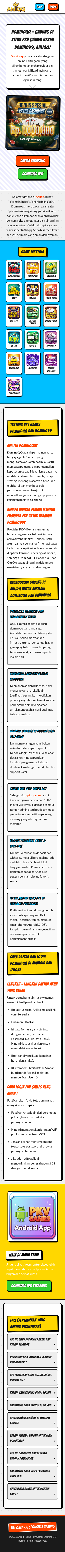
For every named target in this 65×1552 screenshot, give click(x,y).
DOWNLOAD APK (32, 174)
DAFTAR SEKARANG (32, 161)
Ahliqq (40, 197)
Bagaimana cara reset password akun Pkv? (30, 1473)
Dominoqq (17, 56)
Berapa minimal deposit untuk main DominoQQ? (31, 1438)
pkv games (34, 795)
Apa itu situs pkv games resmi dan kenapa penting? (30, 1342)
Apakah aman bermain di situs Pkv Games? (30, 1420)
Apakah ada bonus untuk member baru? (30, 1491)
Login (39, 6)
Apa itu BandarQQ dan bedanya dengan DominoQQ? (28, 1455)
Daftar (53, 6)
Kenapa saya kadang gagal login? (30, 1392)
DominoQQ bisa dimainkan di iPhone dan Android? (31, 1359)
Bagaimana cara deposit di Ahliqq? (31, 1405)
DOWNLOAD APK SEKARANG (29, 1286)
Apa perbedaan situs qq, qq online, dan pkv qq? (31, 1377)
